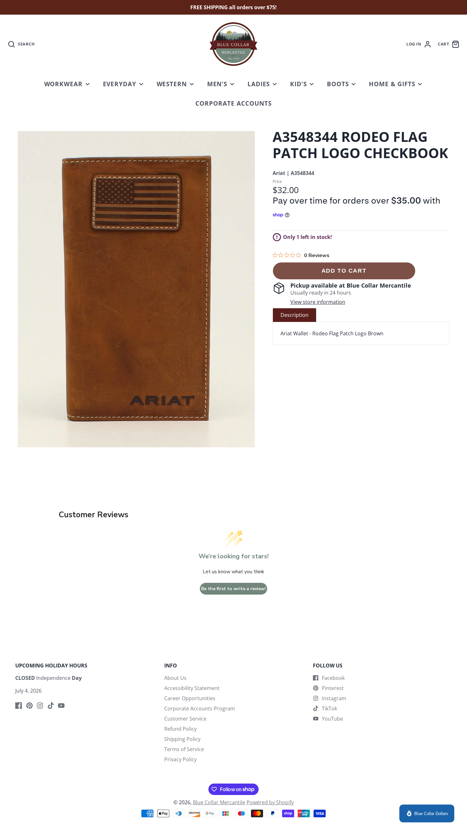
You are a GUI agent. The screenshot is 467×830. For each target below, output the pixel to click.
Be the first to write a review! (233, 589)
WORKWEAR (63, 84)
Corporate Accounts (233, 103)
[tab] (294, 315)
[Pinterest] (29, 705)
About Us (175, 677)
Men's (217, 84)
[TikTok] (50, 705)
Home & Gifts (392, 84)
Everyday (120, 84)
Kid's (298, 84)
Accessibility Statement (192, 688)
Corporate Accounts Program (199, 708)
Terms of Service (184, 749)
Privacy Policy (180, 759)
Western (172, 84)
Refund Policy (180, 728)
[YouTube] (61, 705)
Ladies (258, 84)
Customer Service (185, 718)
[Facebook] (18, 705)
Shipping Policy (182, 739)
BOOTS (338, 84)
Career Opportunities (189, 698)
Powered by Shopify (270, 802)
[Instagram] (40, 705)
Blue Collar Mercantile (219, 802)
